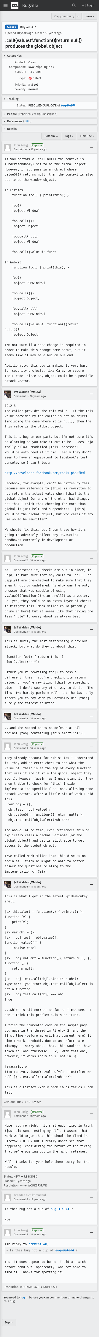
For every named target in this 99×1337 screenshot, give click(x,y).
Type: (22, 78)
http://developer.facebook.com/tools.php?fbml (45, 473)
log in (24, 1297)
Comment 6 (21, 886)
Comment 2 (21, 560)
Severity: (20, 89)
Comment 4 (21, 718)
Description (21, 149)
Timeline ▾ (87, 136)
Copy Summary (64, 16)
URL (27, 121)
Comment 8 (21, 1199)
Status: (21, 105)
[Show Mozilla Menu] (14, 5)
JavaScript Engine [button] (41, 67)
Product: (20, 62)
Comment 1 (21, 396)
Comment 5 (21, 748)
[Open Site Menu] (5, 5)
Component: (17, 67)
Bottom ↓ (51, 136)
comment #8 (38, 1244)
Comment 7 (21, 1116)
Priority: (20, 84)
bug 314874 (68, 105)
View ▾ (90, 16)
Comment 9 (21, 1234)
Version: (20, 71)
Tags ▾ (69, 136)
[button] (88, 5)
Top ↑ (9, 1322)
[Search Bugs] (74, 5)
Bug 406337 (28, 27)
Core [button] (32, 62)
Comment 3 (21, 631)
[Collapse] (91, 147)
